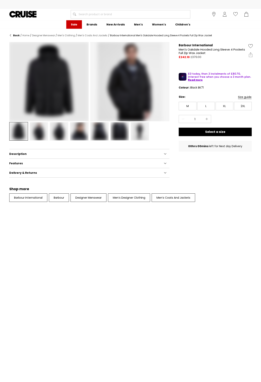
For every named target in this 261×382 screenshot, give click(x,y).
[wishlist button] (235, 14)
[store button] (213, 14)
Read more (195, 79)
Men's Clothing (66, 35)
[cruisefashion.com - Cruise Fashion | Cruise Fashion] (23, 14)
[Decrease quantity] (182, 119)
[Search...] (74, 14)
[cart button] (246, 14)
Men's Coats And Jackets (92, 35)
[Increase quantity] (207, 119)
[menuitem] (74, 24)
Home (25, 35)
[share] (250, 55)
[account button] (224, 14)
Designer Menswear (43, 35)
